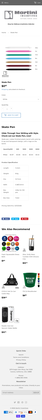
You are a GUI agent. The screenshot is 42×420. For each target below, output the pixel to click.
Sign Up (36, 392)
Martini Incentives (21, 408)
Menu (6, 3)
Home (4, 32)
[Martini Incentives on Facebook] (18, 403)
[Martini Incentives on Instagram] (26, 403)
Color (4, 95)
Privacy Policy (21, 360)
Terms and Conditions (21, 357)
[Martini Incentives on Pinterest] (22, 403)
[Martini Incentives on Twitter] (15, 403)
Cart (38, 3)
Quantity (5, 105)
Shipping (5, 89)
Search (21, 355)
